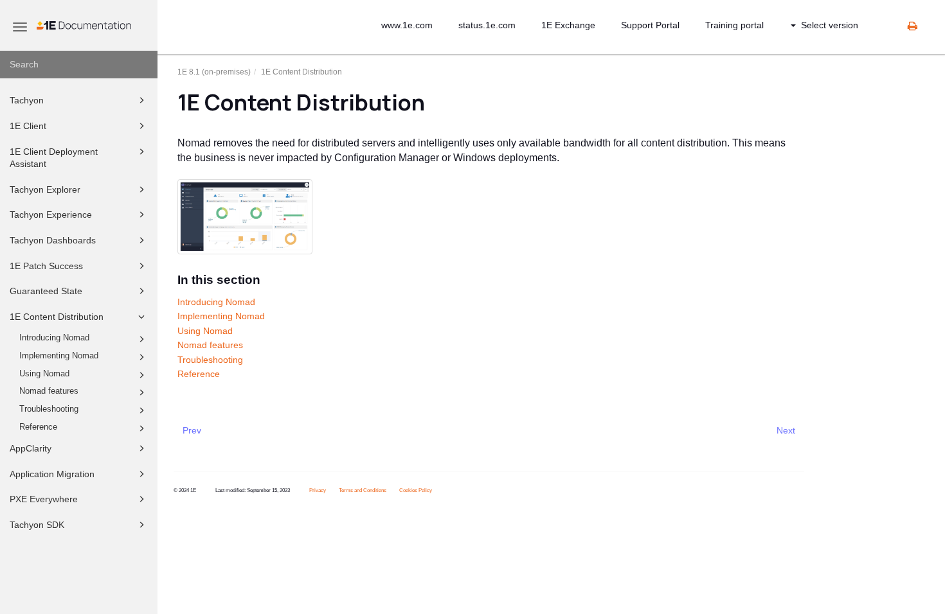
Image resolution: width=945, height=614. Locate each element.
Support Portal (650, 25)
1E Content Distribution (57, 316)
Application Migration (52, 474)
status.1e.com (487, 25)
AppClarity (30, 448)
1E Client (28, 126)
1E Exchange (568, 25)
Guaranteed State (46, 291)
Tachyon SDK (37, 525)
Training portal (734, 25)
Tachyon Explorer (45, 189)
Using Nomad (44, 373)
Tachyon (27, 100)
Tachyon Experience (51, 214)
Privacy (317, 490)
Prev (192, 430)
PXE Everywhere (44, 499)
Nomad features (48, 391)
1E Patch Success (46, 266)
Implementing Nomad (58, 355)
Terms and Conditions (362, 490)
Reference (38, 427)
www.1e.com (407, 25)
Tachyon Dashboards (53, 240)
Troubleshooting (48, 409)
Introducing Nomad (54, 337)
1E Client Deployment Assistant (54, 158)
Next (786, 430)
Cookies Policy (415, 490)
